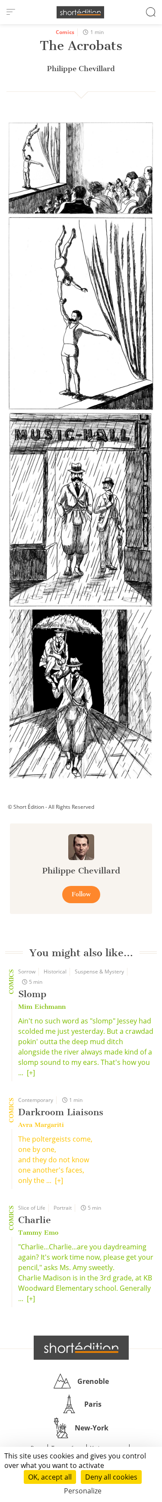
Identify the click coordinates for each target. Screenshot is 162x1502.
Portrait (63, 1207)
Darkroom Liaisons (60, 1112)
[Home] (80, 12)
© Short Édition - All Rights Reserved (51, 806)
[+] (31, 1072)
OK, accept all (50, 1477)
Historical (55, 971)
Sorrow (26, 971)
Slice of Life (31, 1207)
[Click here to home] (81, 1348)
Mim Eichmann (42, 1007)
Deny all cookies (111, 1477)
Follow (81, 894)
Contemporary (35, 1100)
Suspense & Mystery (99, 971)
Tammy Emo (38, 1232)
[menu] (11, 12)
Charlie (34, 1219)
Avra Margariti (41, 1125)
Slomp (32, 994)
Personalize (83, 1491)
